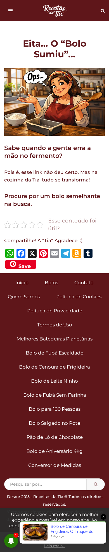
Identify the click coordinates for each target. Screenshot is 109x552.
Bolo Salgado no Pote (54, 423)
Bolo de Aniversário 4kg (54, 451)
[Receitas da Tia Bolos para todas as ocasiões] (54, 10)
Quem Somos (24, 296)
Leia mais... (54, 545)
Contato (84, 282)
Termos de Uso (54, 325)
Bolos (51, 282)
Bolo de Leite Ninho (54, 381)
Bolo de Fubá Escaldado (55, 353)
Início (22, 282)
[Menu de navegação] (10, 10)
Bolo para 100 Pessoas (54, 409)
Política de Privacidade (54, 311)
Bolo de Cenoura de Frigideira (54, 367)
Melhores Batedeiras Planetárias (54, 339)
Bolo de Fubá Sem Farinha (54, 395)
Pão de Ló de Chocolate (55, 437)
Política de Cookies (78, 296)
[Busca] (103, 11)
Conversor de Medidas (54, 465)
